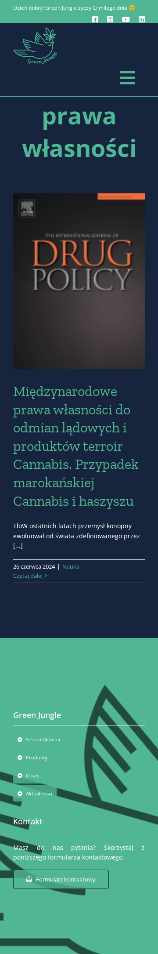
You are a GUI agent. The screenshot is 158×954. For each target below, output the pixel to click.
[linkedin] (142, 19)
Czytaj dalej (28, 576)
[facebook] (95, 19)
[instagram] (110, 19)
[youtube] (126, 19)
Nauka (70, 566)
